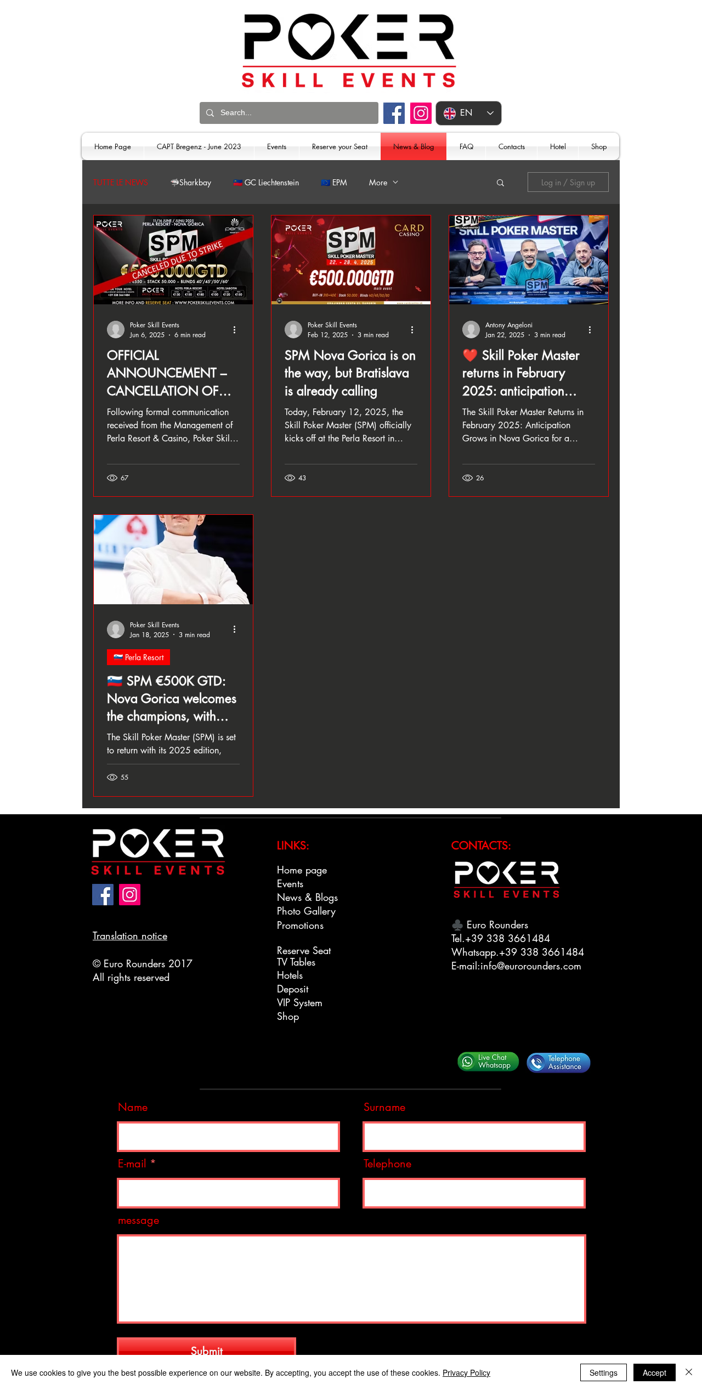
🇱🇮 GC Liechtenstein (266, 182)
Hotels (290, 974)
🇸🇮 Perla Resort (138, 657)
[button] (500, 183)
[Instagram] (421, 113)
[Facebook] (394, 113)
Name (133, 1107)
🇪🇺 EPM (334, 182)
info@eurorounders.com (530, 965)
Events (290, 883)
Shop (288, 1016)
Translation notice (130, 935)
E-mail (132, 1163)
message (138, 1220)
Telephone (387, 1163)
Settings (604, 1372)
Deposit (292, 988)
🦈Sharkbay (190, 182)
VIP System (299, 1002)
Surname (384, 1107)
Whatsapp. (475, 951)
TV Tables (296, 961)
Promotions (300, 925)
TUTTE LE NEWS (120, 182)
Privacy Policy (466, 1372)
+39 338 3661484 (507, 938)
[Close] (688, 1372)
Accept (654, 1372)
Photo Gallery (306, 910)
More (378, 182)
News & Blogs (307, 897)
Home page (302, 869)
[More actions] (238, 329)
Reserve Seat (304, 950)
